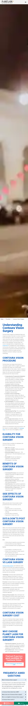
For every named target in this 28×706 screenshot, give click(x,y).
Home (2, 319)
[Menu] (25, 2)
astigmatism (5, 345)
